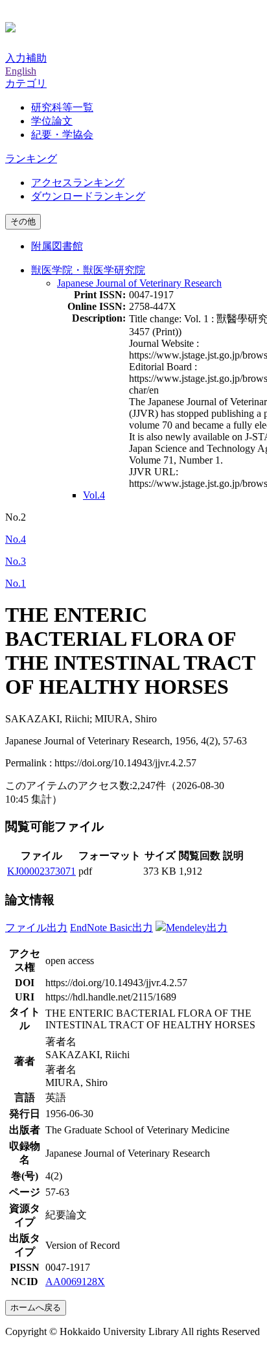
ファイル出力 (36, 927)
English (20, 71)
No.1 (15, 583)
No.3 (15, 561)
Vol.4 (94, 495)
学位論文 (52, 120)
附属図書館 (57, 246)
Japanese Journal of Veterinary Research (139, 283)
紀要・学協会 (62, 134)
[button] (26, 83)
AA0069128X (75, 1281)
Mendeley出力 (196, 927)
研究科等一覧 (62, 107)
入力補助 (26, 58)
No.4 (15, 539)
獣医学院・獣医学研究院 (88, 270)
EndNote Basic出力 (111, 927)
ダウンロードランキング (88, 196)
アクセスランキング (77, 182)
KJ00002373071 (41, 871)
